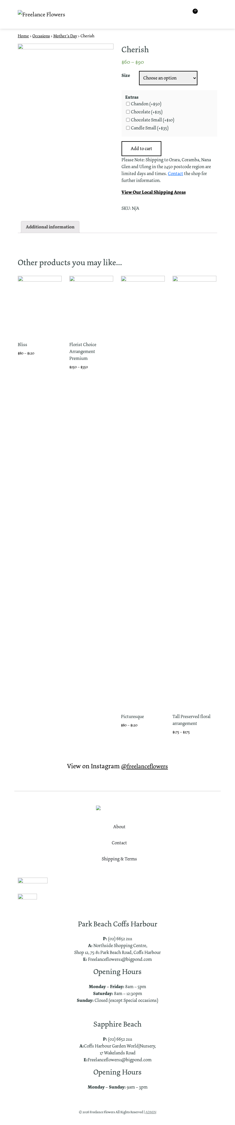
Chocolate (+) (146, 112)
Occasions (41, 36)
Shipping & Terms (119, 859)
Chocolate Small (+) (152, 120)
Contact (175, 173)
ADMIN (150, 1112)
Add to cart (141, 149)
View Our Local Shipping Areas (154, 192)
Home (23, 36)
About (119, 827)
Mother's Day (65, 36)
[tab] (50, 227)
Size (126, 75)
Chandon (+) (146, 104)
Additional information (50, 227)
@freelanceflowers (144, 766)
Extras (131, 97)
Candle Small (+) (150, 128)
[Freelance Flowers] (41, 14)
